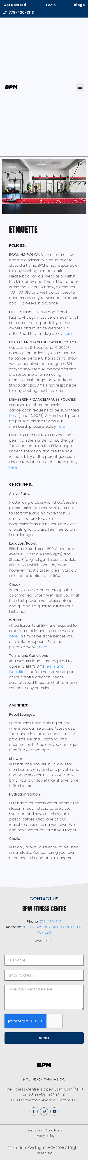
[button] (80, 87)
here (67, 333)
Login (51, 5)
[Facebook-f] (34, 1111)
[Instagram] (44, 1111)
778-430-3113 (50, 921)
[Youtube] (54, 1111)
